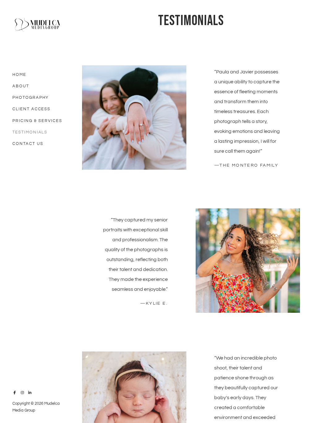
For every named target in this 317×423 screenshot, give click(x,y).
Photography (30, 97)
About (20, 86)
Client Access (31, 109)
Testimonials (29, 132)
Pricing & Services (37, 121)
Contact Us (27, 144)
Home (19, 74)
